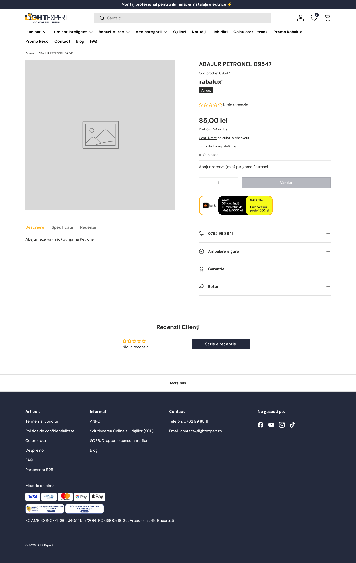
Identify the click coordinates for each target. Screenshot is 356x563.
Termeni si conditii (41, 421)
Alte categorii (149, 31)
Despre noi (35, 450)
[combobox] (182, 18)
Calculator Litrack (250, 31)
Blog (80, 41)
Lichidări (219, 31)
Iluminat (33, 31)
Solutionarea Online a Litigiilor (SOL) (122, 430)
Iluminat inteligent (69, 31)
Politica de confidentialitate (49, 430)
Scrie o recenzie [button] (220, 344)
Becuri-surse (111, 31)
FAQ (93, 41)
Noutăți (199, 31)
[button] (327, 18)
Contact (62, 41)
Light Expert (45, 545)
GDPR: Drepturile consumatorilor (118, 440)
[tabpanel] (100, 239)
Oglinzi (179, 31)
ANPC (95, 421)
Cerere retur (36, 440)
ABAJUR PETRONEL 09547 (56, 53)
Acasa (29, 53)
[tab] (34, 227)
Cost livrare (208, 138)
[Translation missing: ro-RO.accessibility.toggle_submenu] (44, 32)
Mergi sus (178, 383)
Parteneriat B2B (39, 469)
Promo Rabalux (287, 31)
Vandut (286, 182)
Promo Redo (37, 41)
